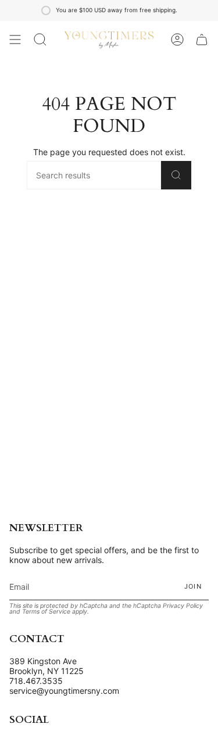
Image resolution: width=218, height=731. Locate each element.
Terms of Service (46, 611)
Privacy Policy (183, 606)
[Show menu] (15, 39)
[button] (40, 39)
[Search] (176, 175)
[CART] (202, 39)
